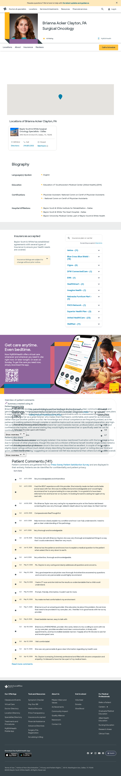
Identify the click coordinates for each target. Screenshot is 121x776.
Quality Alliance (58, 715)
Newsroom (56, 720)
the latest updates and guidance (76, 3)
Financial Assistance (36, 721)
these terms (98, 243)
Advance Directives (36, 726)
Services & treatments (49, 9)
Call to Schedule (108, 47)
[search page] (102, 9)
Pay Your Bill (33, 704)
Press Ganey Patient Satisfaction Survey (70, 465)
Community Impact (60, 711)
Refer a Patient (105, 702)
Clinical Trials (104, 734)
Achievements (58, 707)
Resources (65, 9)
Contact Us (56, 724)
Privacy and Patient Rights (50, 768)
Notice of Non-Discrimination (27, 768)
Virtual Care (10, 704)
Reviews (40, 47)
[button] (60, 97)
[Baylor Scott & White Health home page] (5, 9)
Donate (78, 704)
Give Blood (79, 709)
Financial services (80, 9)
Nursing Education (106, 725)
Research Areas (105, 729)
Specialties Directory (13, 717)
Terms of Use (9, 768)
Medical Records (35, 709)
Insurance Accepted (36, 717)
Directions (15, 146)
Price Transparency (36, 713)
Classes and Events (13, 700)
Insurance (28, 47)
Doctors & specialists (17, 9)
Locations (33, 9)
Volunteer (79, 700)
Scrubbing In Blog (35, 737)
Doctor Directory (12, 709)
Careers (102, 707)
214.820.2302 (29, 146)
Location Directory (12, 713)
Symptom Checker (36, 700)
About (18, 47)
